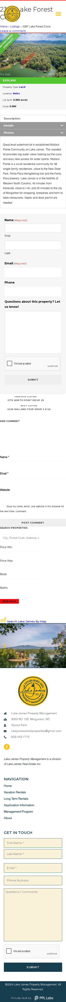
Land (22, 87)
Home (8, 786)
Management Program (18, 811)
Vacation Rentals (15, 792)
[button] (58, 13)
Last (7, 253)
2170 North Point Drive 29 (26, 398)
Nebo (16, 93)
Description (12, 118)
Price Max (6, 560)
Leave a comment (13, 31)
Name (4, 457)
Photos (9, 132)
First (7, 235)
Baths (4, 587)
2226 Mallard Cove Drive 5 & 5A (29, 407)
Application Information (19, 805)
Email (15, 263)
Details (9, 125)
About (8, 818)
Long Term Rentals (16, 798)
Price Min (6, 547)
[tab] (33, 118)
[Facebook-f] (7, 747)
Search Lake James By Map (26, 621)
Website (5, 490)
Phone (10, 282)
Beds (3, 574)
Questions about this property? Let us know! (32, 304)
